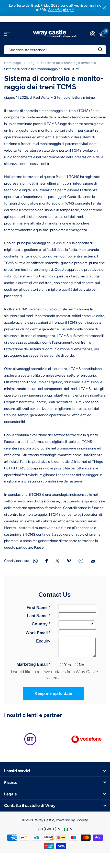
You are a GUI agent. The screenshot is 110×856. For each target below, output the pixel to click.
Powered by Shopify (72, 820)
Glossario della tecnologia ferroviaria (68, 63)
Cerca (100, 49)
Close (104, 8)
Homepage (12, 63)
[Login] (92, 34)
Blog (31, 63)
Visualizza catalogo (7, 33)
